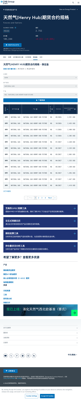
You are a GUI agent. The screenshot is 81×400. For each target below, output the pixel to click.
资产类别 (6, 82)
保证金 (35, 57)
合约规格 (28, 57)
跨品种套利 (31, 69)
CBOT (8, 378)
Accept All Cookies (47, 396)
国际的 (5, 333)
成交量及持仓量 (18, 57)
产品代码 (50, 109)
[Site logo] (7, 2)
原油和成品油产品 (11, 10)
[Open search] (73, 2)
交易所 (5, 74)
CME (4, 378)
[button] (12, 45)
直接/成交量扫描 (9, 69)
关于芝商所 (7, 328)
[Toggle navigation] (78, 2)
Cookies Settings (31, 396)
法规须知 (6, 337)
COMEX (19, 378)
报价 (4, 57)
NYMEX (13, 378)
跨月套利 (21, 69)
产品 (4, 91)
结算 (9, 57)
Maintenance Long (69, 109)
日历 (41, 57)
